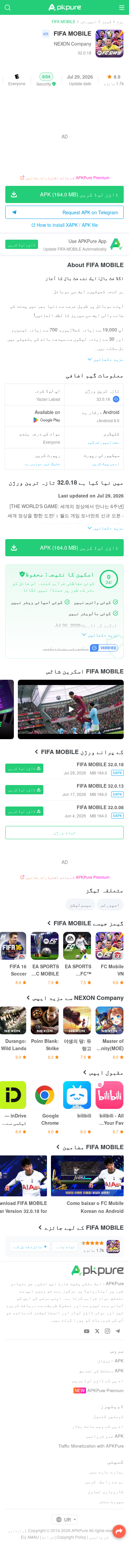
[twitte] (97, 1331)
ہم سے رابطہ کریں (104, 1481)
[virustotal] (22, 574)
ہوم (120, 21)
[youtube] (87, 1331)
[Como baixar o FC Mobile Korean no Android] (87, 1175)
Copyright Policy (71, 1537)
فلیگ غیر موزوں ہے (42, 463)
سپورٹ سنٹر (111, 1501)
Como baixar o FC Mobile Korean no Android (95, 1207)
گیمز (106, 21)
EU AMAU (30, 1537)
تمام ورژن (64, 832)
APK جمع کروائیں (105, 1436)
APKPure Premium (105, 1390)
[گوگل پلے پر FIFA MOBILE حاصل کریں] (46, 420)
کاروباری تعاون (106, 1491)
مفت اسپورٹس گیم (103, 442)
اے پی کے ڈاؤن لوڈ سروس (98, 1380)
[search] (7, 7)
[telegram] (117, 1331)
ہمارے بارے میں (106, 1471)
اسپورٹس (89, 21)
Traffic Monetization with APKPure (91, 1446)
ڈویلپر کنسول (108, 1416)
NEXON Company (72, 43)
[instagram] (107, 1331)
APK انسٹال (111, 1360)
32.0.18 (103, 399)
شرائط (48, 1537)
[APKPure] (64, 8)
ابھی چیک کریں (105, 463)
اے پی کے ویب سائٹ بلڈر (98, 1426)
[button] (46, 79)
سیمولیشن (80, 904)
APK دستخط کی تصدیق (101, 1370)
